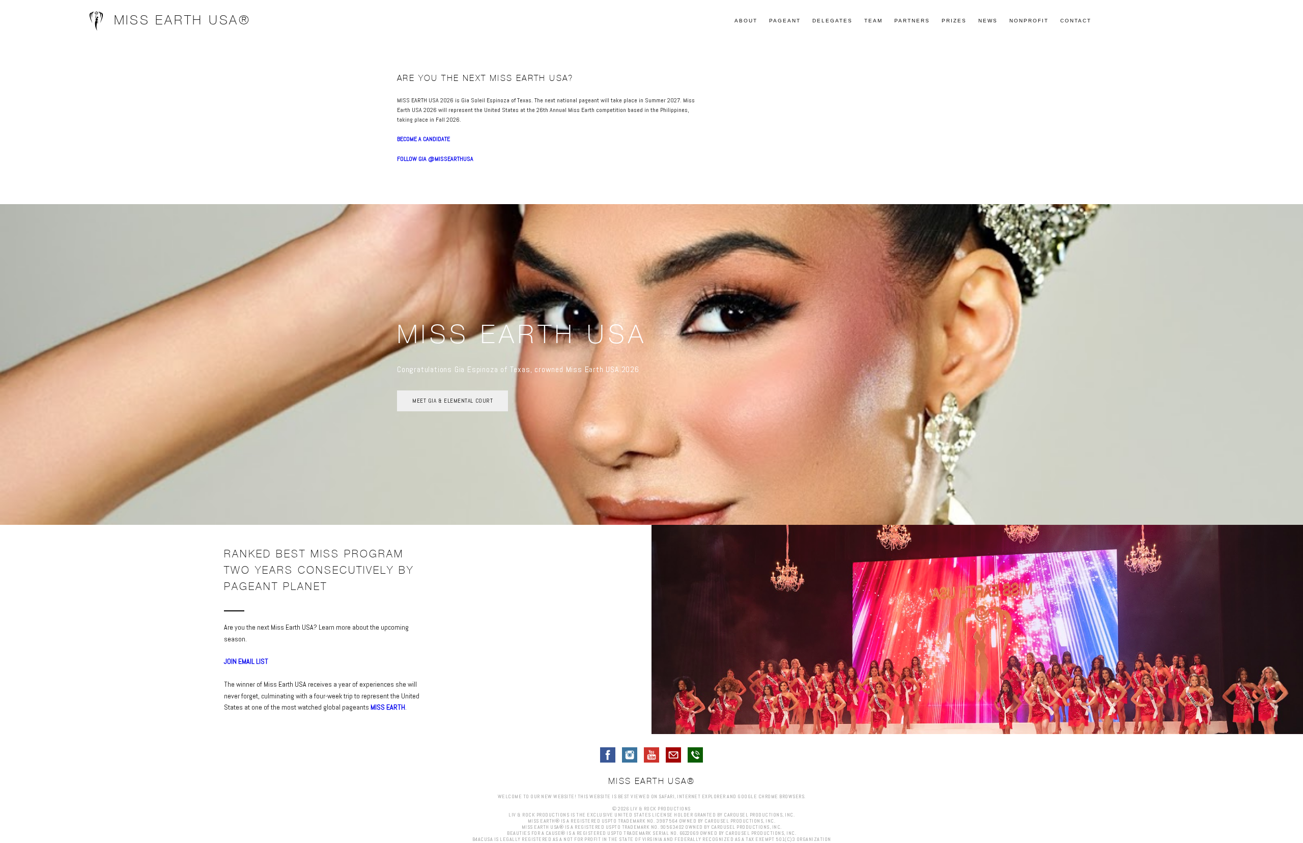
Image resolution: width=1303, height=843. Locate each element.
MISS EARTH (388, 707)
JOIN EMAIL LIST (246, 661)
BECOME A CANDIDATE (423, 139)
